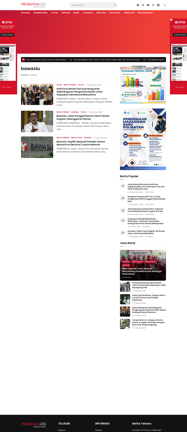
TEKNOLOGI (129, 12)
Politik (54, 12)
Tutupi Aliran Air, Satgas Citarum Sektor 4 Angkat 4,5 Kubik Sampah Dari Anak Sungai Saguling (148, 322)
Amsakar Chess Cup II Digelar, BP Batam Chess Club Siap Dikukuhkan (146, 232)
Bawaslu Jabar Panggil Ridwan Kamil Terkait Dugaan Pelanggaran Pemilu (83, 117)
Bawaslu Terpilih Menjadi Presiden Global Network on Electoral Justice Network (81, 143)
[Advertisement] (93, 33)
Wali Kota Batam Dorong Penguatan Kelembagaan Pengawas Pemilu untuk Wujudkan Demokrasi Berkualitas (80, 91)
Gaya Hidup (114, 12)
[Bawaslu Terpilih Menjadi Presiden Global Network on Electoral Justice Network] (37, 156)
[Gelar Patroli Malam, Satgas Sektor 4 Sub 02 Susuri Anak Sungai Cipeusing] (125, 302)
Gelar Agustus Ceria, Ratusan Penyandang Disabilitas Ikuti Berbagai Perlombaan (142, 271)
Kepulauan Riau (145, 12)
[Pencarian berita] (114, 5)
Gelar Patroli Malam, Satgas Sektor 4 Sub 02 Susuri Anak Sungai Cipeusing (148, 297)
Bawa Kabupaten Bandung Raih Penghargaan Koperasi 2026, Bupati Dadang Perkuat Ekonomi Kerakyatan (149, 311)
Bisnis (76, 12)
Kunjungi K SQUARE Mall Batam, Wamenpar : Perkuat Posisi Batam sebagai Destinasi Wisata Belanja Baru (146, 221)
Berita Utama (150, 262)
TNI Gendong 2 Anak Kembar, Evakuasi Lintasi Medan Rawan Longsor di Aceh (145, 210)
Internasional (41, 12)
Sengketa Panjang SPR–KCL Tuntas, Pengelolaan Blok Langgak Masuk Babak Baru (146, 198)
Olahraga (88, 12)
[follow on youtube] (148, 5)
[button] (165, 5)
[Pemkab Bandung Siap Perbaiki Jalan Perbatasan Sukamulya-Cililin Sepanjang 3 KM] (125, 290)
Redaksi (98, 430)
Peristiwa (101, 12)
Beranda (24, 75)
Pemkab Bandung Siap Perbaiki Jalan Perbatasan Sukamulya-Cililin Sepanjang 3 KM (149, 285)
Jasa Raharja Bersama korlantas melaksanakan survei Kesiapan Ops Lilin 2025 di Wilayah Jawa (146, 186)
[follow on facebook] (137, 5)
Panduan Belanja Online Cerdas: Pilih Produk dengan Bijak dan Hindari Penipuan (90, 59)
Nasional (25, 12)
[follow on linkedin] (158, 5)
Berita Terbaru (137, 262)
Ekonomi (66, 12)
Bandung (126, 262)
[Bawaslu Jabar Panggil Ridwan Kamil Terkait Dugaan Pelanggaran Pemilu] (37, 130)
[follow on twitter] (153, 5)
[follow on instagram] (143, 5)
